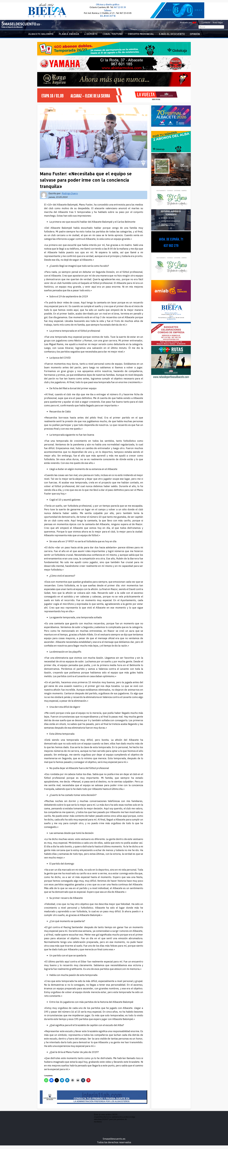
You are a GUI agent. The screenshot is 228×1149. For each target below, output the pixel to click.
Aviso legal (218, 22)
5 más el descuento (172, 33)
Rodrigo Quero (70, 193)
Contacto (206, 22)
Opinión (195, 33)
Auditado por (186, 22)
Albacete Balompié (41, 33)
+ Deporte (91, 33)
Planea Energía (69, 33)
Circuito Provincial (141, 33)
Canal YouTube (113, 33)
